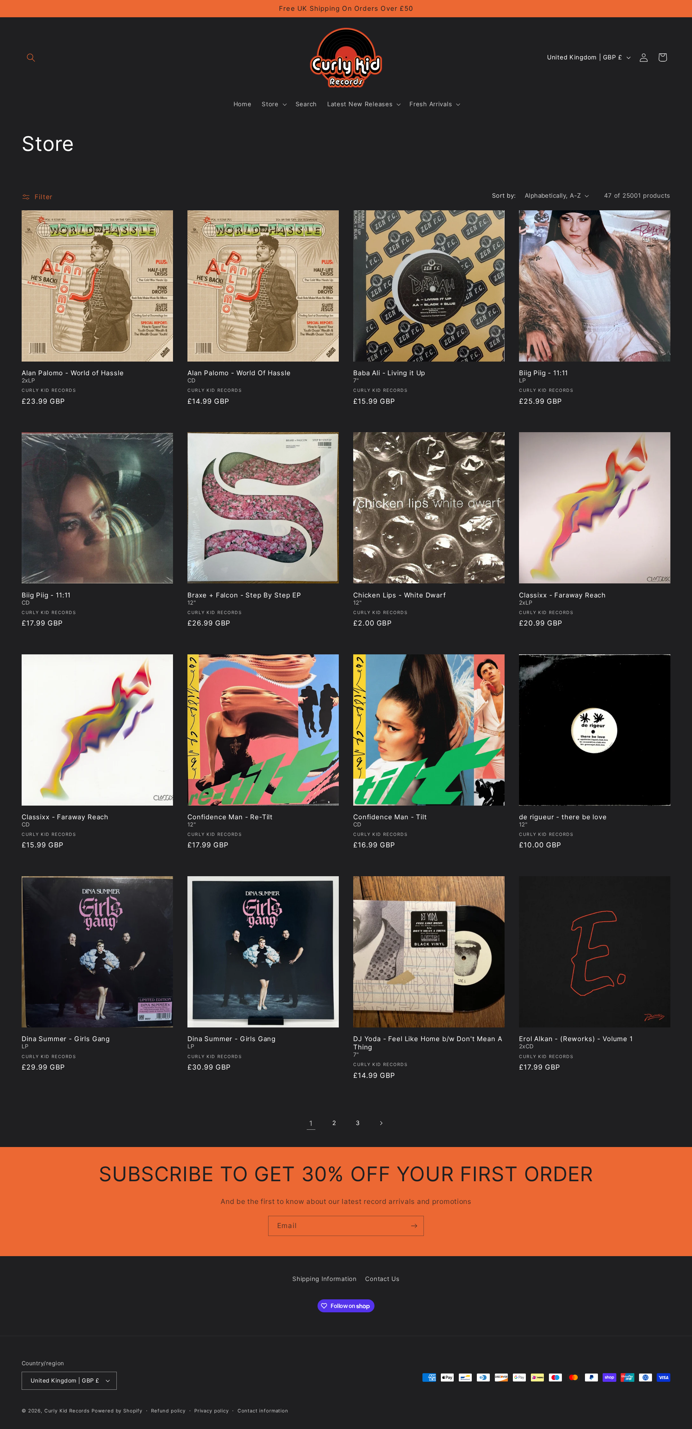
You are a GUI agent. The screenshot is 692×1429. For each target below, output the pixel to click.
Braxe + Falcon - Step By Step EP (244, 595)
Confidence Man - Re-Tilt (230, 817)
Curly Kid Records (67, 1410)
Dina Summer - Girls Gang (66, 1039)
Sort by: (504, 195)
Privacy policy (211, 1410)
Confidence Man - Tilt (390, 817)
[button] (31, 57)
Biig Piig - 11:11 (543, 373)
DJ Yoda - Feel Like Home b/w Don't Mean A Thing (427, 1043)
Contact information (263, 1410)
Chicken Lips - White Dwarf (399, 595)
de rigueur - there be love (563, 817)
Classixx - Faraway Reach (562, 595)
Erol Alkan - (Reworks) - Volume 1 (576, 1039)
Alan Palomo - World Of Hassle (238, 373)
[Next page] (381, 1123)
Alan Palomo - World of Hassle (73, 373)
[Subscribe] (413, 1226)
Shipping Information (324, 1278)
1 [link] (311, 1123)
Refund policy (168, 1410)
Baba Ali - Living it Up (389, 373)
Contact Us (382, 1278)
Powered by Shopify (117, 1410)
